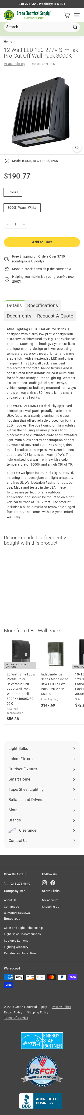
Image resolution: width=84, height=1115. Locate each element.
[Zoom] (77, 147)
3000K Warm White (22, 207)
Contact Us (11, 906)
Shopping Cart (52, 906)
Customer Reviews (17, 913)
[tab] (14, 305)
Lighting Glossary (16, 947)
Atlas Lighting (14, 64)
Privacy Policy (61, 1007)
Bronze (12, 192)
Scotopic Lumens (16, 940)
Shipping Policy (37, 1012)
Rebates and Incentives (20, 953)
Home (8, 41)
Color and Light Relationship (23, 928)
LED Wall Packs (44, 630)
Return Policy (13, 1012)
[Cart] (66, 15)
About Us (10, 900)
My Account (50, 900)
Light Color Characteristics (22, 934)
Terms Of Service (16, 1017)
